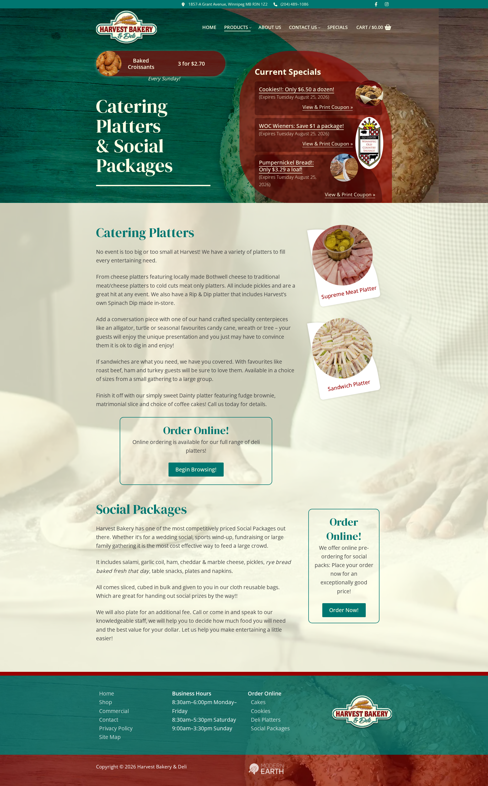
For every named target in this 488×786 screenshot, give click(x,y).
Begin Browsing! (196, 469)
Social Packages (270, 728)
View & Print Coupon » (327, 107)
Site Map (110, 736)
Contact (108, 719)
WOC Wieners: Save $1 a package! (301, 125)
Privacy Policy (116, 728)
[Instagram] (387, 4)
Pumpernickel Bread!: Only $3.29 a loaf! (286, 166)
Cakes (258, 702)
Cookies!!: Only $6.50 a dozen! (296, 89)
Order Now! (344, 610)
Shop (105, 702)
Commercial (114, 711)
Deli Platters (266, 719)
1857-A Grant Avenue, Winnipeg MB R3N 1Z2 (228, 4)
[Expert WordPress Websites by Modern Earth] (266, 773)
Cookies (260, 711)
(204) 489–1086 (295, 4)
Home (106, 693)
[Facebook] (376, 4)
